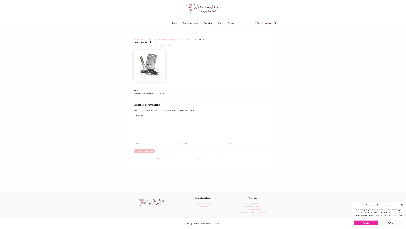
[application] (178, 23)
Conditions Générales (203, 204)
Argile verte (254, 204)
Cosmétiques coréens (190, 23)
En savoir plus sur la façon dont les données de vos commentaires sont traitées (194, 159)
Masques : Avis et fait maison (253, 206)
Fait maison (208, 23)
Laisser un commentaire (142, 46)
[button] (402, 205)
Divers (220, 23)
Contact (231, 23)
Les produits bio (254, 209)
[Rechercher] (275, 23)
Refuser (391, 223)
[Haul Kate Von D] (149, 66)
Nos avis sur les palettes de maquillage (254, 212)
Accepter (366, 223)
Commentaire (139, 115)
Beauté (174, 23)
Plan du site (203, 206)
